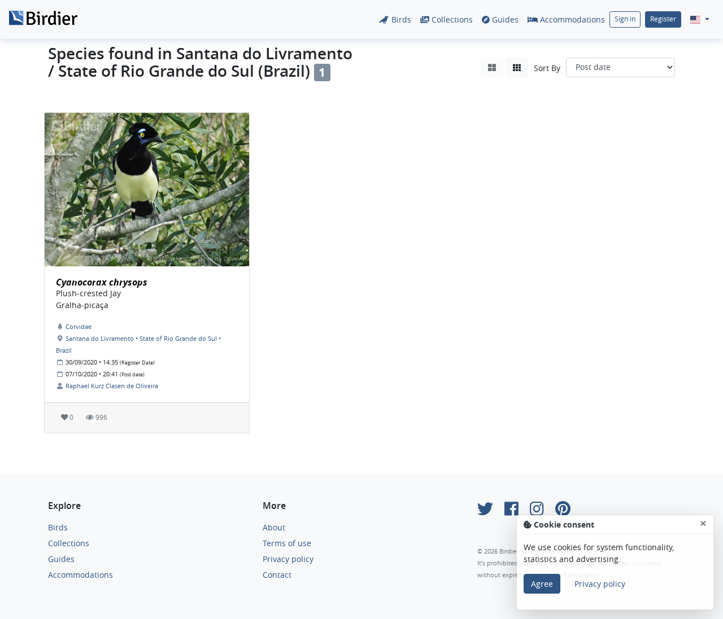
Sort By (547, 68)
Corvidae (79, 326)
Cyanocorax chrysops (101, 282)
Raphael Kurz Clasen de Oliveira (112, 385)
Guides (504, 19)
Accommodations (571, 19)
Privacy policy (288, 559)
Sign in (625, 19)
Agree (542, 583)
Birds (400, 19)
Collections (451, 19)
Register (663, 19)
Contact (277, 574)
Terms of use (287, 543)
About (274, 527)
